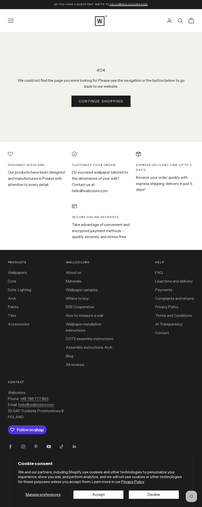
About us (73, 272)
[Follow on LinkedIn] (74, 446)
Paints (13, 306)
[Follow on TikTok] (61, 446)
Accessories (18, 324)
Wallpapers (17, 272)
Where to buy (77, 298)
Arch (12, 298)
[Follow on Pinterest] (36, 446)
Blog (69, 356)
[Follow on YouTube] (48, 446)
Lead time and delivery (174, 281)
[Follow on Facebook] (10, 446)
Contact (162, 332)
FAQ (159, 272)
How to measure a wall (84, 315)
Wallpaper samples (82, 289)
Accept (98, 494)
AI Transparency (169, 324)
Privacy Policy (132, 481)
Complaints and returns (174, 298)
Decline (154, 494)
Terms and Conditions (173, 315)
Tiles (12, 315)
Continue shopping (101, 101)
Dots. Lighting (19, 289)
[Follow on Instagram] (23, 446)
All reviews (75, 364)
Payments (163, 289)
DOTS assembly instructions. (90, 338)
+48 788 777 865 (34, 398)
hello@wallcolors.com (36, 404)
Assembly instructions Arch (89, 347)
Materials (73, 281)
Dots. (12, 281)
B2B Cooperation (80, 306)
